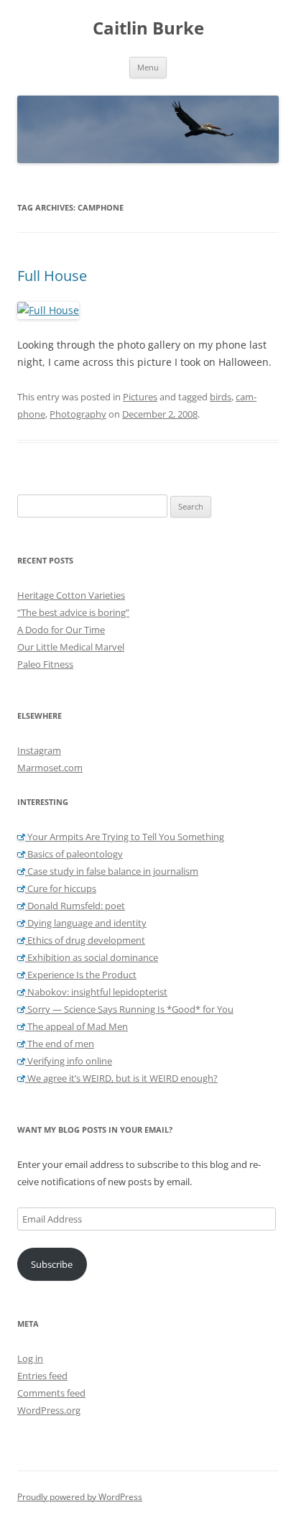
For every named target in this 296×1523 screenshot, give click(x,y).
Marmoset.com (50, 767)
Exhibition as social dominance (91, 957)
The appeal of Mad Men (76, 1026)
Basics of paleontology (74, 853)
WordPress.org (48, 1410)
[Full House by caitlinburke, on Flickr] (48, 310)
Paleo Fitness (45, 664)
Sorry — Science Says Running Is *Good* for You (129, 1009)
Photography (78, 414)
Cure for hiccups (60, 888)
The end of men (59, 1043)
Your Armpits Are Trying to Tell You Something (124, 836)
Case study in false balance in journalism (111, 871)
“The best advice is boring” (73, 612)
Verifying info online (68, 1060)
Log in (30, 1358)
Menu (148, 67)
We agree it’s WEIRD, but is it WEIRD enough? (121, 1078)
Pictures (140, 396)
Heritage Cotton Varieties (71, 595)
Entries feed (42, 1375)
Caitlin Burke (148, 28)
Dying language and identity (86, 922)
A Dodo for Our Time (61, 629)
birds (220, 396)
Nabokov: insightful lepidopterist (96, 991)
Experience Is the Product (81, 974)
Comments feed (51, 1392)
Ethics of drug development (85, 940)
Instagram (39, 750)
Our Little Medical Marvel (70, 646)
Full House (52, 275)
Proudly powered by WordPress (79, 1497)
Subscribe (52, 1264)
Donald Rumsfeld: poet (75, 905)
